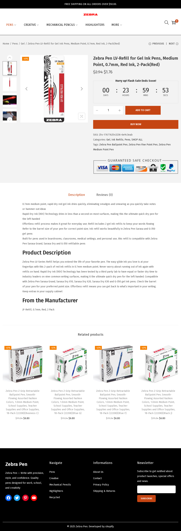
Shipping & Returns (104, 491)
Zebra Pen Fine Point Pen (143, 144)
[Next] (81, 88)
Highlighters (56, 491)
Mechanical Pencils (60, 484)
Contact (97, 478)
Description (76, 195)
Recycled (54, 497)
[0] (173, 22)
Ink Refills (117, 139)
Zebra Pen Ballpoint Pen (113, 144)
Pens (15, 43)
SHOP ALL (137, 139)
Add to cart (143, 110)
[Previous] (26, 88)
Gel (23, 43)
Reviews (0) (104, 195)
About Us (98, 471)
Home (6, 43)
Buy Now (135, 124)
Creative (54, 478)
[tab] (76, 194)
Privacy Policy (101, 484)
